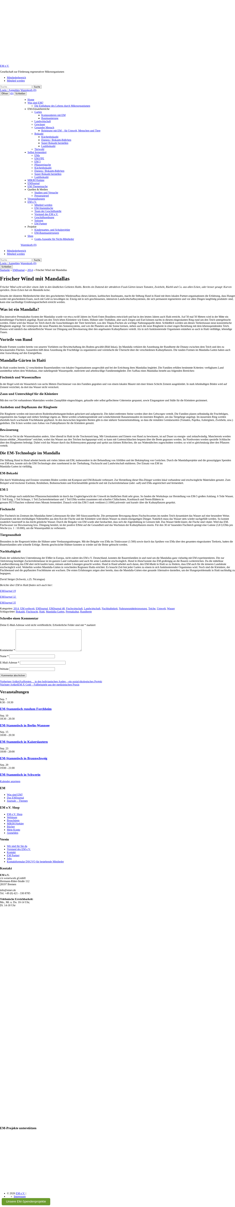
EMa (37, 155)
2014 (30, 270)
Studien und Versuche (46, 192)
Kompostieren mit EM (53, 115)
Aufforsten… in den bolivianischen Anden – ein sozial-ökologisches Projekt (51, 681)
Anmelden (12, 832)
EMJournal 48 (57, 608)
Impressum (20, 1196)
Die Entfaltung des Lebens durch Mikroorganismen (62, 105)
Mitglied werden (16, 80)
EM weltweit (27, 608)
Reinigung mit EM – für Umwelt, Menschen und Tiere (70, 130)
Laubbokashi (48, 146)
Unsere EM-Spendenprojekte (26, 1201)
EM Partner (40, 223)
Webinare (12, 817)
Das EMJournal (15, 797)
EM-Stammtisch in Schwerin (20, 774)
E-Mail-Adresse (9, 662)
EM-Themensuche (38, 186)
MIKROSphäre (36, 180)
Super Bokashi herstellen (54, 143)
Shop (30, 235)
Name (4, 656)
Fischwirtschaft (74, 608)
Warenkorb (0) (28, 90)
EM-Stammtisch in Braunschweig (23, 758)
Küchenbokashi (49, 136)
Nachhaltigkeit (110, 608)
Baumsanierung (49, 118)
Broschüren (13, 820)
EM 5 (37, 161)
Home (31, 99)
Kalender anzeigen (10, 781)
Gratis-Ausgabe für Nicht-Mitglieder (54, 239)
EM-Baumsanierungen (46, 232)
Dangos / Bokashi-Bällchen (56, 139)
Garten (38, 112)
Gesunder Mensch (44, 127)
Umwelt (161, 608)
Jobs (9, 858)
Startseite (5, 270)
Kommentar (7, 650)
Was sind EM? (35, 102)
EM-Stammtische (43, 208)
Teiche (152, 608)
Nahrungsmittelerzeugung (133, 608)
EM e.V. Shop (14, 814)
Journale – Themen (17, 800)
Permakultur (72, 611)
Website (4, 668)
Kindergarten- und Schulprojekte (52, 229)
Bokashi (38, 133)
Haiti (42, 611)
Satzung (38, 220)
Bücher (11, 826)
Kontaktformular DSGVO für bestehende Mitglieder (35, 861)
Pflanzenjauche (42, 164)
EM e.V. (4, 65)
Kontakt (11, 852)
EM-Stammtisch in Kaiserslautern (24, 742)
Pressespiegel (41, 195)
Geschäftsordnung (44, 217)
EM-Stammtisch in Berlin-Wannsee (25, 725)
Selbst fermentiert (37, 152)
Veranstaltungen (36, 198)
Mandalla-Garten (55, 611)
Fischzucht (32, 611)
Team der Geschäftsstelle (47, 211)
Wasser (171, 608)
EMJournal (34, 183)
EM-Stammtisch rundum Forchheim (26, 709)
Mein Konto (13, 829)
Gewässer (39, 124)
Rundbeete (86, 611)
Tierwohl (39, 149)
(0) (11, 93)
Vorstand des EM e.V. (46, 214)
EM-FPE (39, 158)
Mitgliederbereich (16, 77)
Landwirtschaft (42, 121)
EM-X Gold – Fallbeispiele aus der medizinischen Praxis (39, 684)
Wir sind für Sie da (17, 846)
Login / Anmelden (10, 90)
